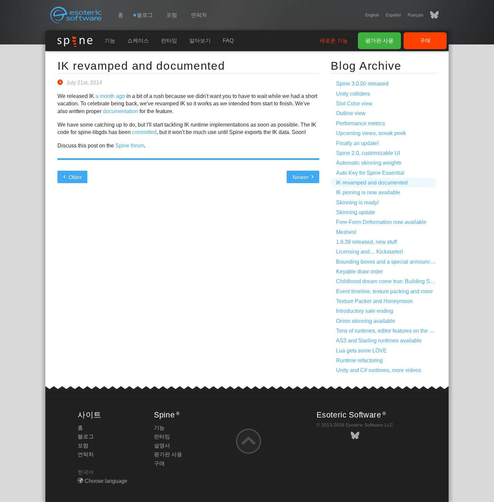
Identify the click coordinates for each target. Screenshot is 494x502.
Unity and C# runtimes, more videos (378, 370)
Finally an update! (357, 143)
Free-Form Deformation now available (381, 222)
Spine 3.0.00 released (362, 84)
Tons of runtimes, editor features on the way (387, 331)
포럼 (171, 15)
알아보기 (200, 40)
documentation (120, 111)
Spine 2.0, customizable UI (368, 153)
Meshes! (346, 232)
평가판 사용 (379, 40)
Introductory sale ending (364, 311)
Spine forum (129, 145)
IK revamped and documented (141, 65)
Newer (301, 177)
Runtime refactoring (359, 360)
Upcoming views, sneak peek (371, 133)
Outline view (351, 113)
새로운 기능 (334, 40)
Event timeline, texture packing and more (384, 291)
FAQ (228, 40)
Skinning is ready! (357, 202)
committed (144, 132)
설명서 (162, 445)
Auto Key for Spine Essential (370, 173)
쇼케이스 (138, 40)
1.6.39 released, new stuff (366, 242)
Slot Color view (354, 103)
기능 (110, 40)
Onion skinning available (365, 321)
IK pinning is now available (368, 192)
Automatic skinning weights (368, 163)
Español (393, 15)
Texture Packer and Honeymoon (374, 301)
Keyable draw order (359, 271)
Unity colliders (353, 94)
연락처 (199, 15)
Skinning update (355, 212)
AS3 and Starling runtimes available (379, 340)
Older (74, 177)
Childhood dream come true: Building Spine (388, 281)
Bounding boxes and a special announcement (390, 262)
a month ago (110, 96)
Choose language (106, 481)
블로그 (86, 436)
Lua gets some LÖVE (361, 351)
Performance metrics (360, 123)
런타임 (169, 40)
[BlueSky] (431, 15)
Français (415, 15)
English (372, 15)
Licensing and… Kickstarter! (369, 252)
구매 (425, 40)
